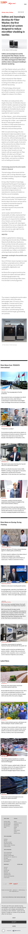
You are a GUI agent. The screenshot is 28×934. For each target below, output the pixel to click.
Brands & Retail (17, 833)
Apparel (15, 827)
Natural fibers (7, 821)
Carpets (15, 831)
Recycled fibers (7, 824)
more (14, 926)
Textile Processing (8, 852)
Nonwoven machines (8, 843)
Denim (15, 828)
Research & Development (9, 855)
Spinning (6, 839)
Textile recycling (7, 854)
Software (6, 858)
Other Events (6, 877)
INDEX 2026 (6, 871)
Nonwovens (16, 824)
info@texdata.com (15, 891)
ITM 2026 (5, 868)
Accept (14, 922)
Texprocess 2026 (7, 874)
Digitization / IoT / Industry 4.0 (10, 857)
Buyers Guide (20, 864)
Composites (16, 825)
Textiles (15, 818)
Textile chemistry (7, 859)
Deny (14, 918)
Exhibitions (6, 864)
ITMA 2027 (6, 867)
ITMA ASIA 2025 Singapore (9, 876)
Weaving (5, 840)
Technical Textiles (18, 823)
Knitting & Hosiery (8, 842)
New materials (7, 825)
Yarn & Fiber (6, 818)
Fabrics (15, 821)
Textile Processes (7, 849)
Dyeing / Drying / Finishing (9, 845)
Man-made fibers (7, 823)
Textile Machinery (8, 836)
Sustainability (7, 861)
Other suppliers (7, 846)
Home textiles (17, 830)
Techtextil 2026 (7, 873)
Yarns (5, 827)
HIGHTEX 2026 (6, 870)
